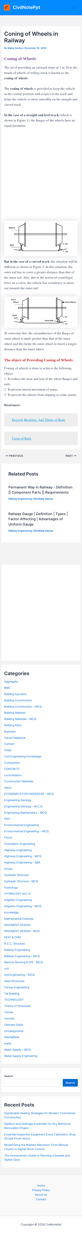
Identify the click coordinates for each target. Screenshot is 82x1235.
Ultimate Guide (13, 1025)
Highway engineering (18, 850)
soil (6, 968)
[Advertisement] (41, 174)
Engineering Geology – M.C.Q (23, 806)
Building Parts (13, 725)
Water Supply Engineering (20, 1056)
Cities (7, 750)
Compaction (12, 762)
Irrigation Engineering (18, 900)
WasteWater (11, 1037)
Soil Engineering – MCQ (19, 975)
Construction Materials (19, 781)
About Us (41, 1194)
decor (8, 787)
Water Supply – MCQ (17, 1049)
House (8, 868)
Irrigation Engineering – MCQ (22, 906)
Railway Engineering (20, 498)
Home (41, 1185)
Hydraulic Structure (16, 875)
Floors (8, 837)
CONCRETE (11, 769)
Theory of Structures (17, 1006)
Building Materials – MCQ (20, 719)
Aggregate (11, 681)
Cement (9, 744)
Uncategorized (13, 1031)
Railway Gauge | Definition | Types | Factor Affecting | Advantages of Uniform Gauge (38, 519)
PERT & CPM (12, 937)
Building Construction (18, 700)
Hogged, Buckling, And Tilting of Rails (38, 420)
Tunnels (9, 1018)
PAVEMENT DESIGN (17, 925)
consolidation (13, 775)
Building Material (14, 712)
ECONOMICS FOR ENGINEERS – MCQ (29, 794)
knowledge (11, 912)
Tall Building (11, 993)
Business (10, 731)
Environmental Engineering (21, 825)
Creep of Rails (21, 438)
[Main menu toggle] (74, 8)
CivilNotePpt (26, 7)
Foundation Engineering (19, 844)
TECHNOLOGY (14, 999)
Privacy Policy (41, 1190)
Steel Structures (14, 981)
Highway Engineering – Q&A (22, 862)
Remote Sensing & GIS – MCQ (23, 962)
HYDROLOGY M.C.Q (17, 893)
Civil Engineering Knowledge (22, 756)
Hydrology (11, 887)
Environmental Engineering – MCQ (26, 831)
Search (8, 1076)
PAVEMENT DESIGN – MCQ (22, 931)
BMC (7, 688)
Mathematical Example (18, 918)
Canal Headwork (15, 738)
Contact (41, 1199)
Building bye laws (15, 694)
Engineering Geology (17, 800)
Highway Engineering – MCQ (22, 856)
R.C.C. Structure (14, 943)
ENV (7, 818)
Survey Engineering (16, 987)
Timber (8, 1012)
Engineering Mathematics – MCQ (25, 812)
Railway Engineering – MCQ (22, 956)
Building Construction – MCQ (23, 706)
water (7, 1043)
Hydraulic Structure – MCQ (21, 881)
